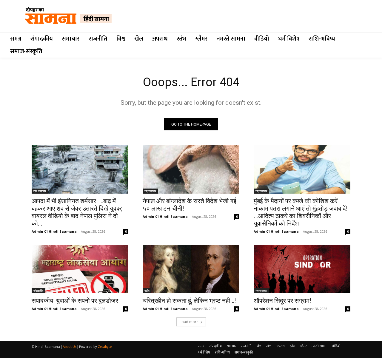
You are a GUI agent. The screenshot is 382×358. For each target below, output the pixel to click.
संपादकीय (38, 290)
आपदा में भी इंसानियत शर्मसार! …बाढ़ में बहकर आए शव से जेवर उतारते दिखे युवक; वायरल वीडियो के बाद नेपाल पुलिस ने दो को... (77, 212)
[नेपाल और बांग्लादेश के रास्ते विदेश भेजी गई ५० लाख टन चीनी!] (191, 169)
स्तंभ (147, 290)
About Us (69, 347)
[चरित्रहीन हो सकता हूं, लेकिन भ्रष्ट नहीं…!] (191, 269)
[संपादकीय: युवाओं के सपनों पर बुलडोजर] (80, 269)
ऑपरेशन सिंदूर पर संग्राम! (282, 300)
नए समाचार (150, 191)
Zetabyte (105, 347)
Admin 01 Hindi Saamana (54, 231)
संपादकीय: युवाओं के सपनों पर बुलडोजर (75, 300)
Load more (189, 321)
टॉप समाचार (39, 191)
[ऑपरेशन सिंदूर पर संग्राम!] (302, 269)
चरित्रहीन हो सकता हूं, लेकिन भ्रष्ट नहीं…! (189, 300)
